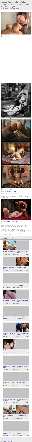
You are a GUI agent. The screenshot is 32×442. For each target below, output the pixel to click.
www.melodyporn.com (8, 441)
